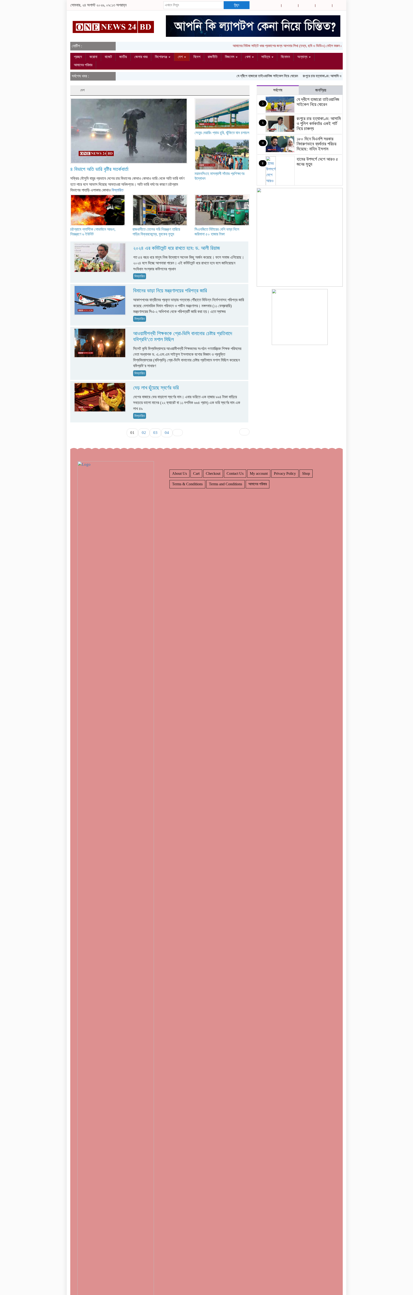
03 (155, 432)
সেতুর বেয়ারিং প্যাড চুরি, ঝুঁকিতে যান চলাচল (222, 133)
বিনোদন (285, 57)
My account (259, 473)
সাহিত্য (266, 57)
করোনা (93, 57)
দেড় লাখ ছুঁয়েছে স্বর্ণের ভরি (156, 388)
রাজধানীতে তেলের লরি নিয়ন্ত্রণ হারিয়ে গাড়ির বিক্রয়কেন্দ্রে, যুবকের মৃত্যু (156, 231)
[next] (178, 432)
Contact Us (235, 473)
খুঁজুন (236, 5)
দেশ (181, 57)
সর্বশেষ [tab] (277, 90)
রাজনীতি (212, 57)
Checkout (213, 473)
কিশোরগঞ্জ (161, 57)
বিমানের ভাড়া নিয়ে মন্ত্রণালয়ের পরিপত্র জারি (170, 291)
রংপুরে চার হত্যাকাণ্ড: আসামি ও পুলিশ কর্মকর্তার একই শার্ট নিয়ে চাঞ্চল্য (328, 76)
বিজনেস (230, 57)
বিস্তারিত (117, 190)
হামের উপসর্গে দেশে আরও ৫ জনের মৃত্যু (317, 162)
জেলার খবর (140, 57)
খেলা (248, 57)
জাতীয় (123, 57)
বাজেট (108, 57)
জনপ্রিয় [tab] (320, 90)
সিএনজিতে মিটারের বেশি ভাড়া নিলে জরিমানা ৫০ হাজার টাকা (217, 231)
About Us (179, 473)
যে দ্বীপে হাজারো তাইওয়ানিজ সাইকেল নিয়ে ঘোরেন (250, 76)
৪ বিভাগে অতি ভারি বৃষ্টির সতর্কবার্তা (99, 169)
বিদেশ (196, 57)
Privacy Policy (285, 473)
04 (167, 432)
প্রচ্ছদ (78, 57)
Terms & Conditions (187, 484)
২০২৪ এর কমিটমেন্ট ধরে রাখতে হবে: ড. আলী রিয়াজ (176, 248)
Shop (306, 473)
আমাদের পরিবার (83, 65)
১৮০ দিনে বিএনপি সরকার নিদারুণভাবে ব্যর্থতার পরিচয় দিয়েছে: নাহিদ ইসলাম (316, 143)
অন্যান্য (302, 57)
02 (144, 432)
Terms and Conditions (225, 484)
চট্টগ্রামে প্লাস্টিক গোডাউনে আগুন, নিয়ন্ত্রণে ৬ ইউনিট (92, 231)
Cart (196, 473)
